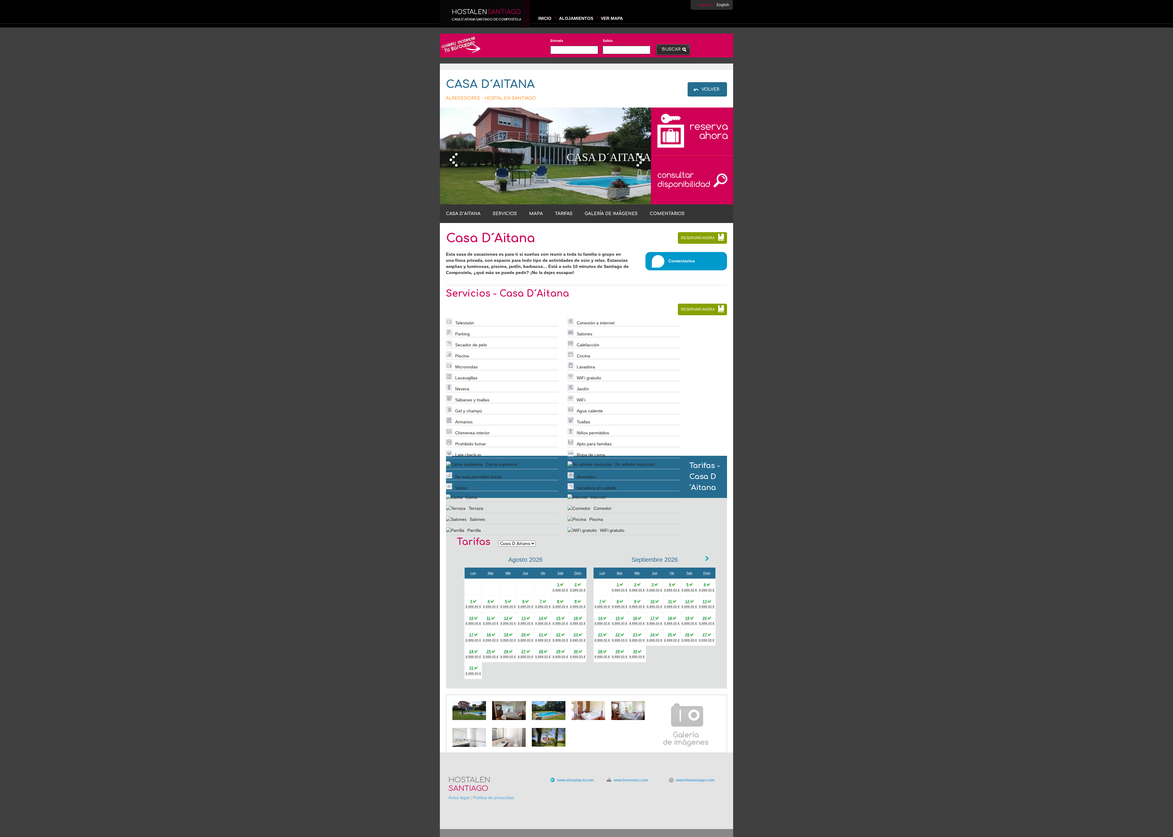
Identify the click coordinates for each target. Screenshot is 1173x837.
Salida (607, 40)
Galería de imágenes (611, 213)
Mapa (536, 213)
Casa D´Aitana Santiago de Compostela (486, 19)
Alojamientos (576, 18)
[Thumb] (469, 718)
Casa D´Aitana (463, 213)
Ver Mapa (612, 18)
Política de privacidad (493, 797)
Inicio (544, 18)
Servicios (505, 213)
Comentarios (667, 213)
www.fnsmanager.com (695, 780)
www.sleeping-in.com (575, 780)
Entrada (556, 40)
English (723, 5)
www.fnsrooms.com (631, 780)
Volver (710, 89)
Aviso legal (458, 797)
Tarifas (563, 213)
